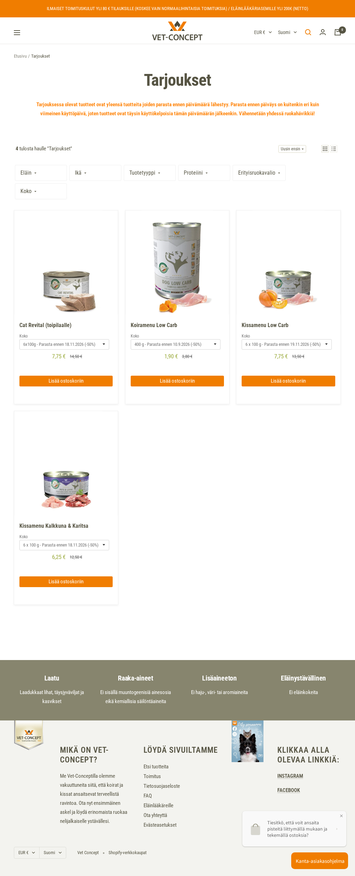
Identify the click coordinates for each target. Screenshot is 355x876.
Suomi (284, 32)
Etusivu (20, 56)
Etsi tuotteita (156, 767)
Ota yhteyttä (155, 815)
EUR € (259, 32)
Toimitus (152, 776)
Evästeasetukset (160, 825)
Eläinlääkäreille (158, 805)
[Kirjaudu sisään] (323, 32)
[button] (325, 148)
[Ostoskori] (337, 32)
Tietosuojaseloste (162, 786)
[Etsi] (308, 32)
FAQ (148, 796)
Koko (23, 336)
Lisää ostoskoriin (66, 381)
